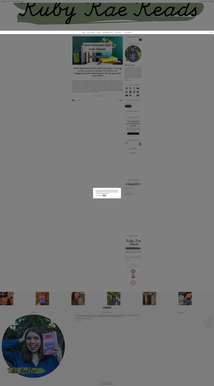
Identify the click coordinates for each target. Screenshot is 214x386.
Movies (99, 32)
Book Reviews (91, 32)
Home (83, 32)
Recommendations (108, 32)
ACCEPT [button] (104, 195)
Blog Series (127, 32)
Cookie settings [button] (99, 195)
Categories (118, 32)
